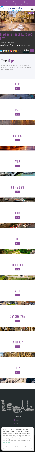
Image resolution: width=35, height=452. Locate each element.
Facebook (18, 416)
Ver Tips (17, 88)
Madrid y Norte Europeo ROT (16, 36)
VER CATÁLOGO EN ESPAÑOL (9, 2)
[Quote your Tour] (32, 50)
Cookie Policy (6, 442)
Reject (8, 447)
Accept (27, 447)
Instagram (18, 420)
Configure (17, 447)
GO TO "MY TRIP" (20, 2)
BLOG (26, 2)
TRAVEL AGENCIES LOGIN (9, 4)
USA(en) (30, 4)
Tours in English (19, 4)
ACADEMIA (31, 2)
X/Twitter (19, 423)
